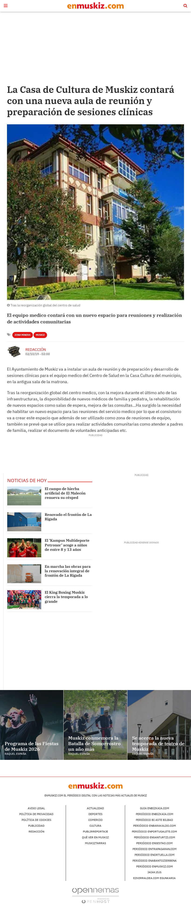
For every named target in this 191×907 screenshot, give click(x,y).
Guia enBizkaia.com (154, 808)
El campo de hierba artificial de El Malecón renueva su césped (65, 493)
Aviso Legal (36, 808)
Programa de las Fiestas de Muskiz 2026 (31, 746)
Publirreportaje (95, 831)
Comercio (95, 820)
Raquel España (15, 753)
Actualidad (95, 808)
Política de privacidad (36, 814)
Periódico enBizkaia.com (154, 814)
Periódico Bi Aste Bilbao (154, 820)
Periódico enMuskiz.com (154, 866)
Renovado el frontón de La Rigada (68, 516)
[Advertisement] (95, 48)
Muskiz (40, 334)
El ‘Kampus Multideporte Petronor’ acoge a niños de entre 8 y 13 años (67, 545)
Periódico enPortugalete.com (154, 831)
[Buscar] (185, 6)
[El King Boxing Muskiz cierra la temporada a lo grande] (24, 599)
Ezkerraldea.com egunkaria (154, 878)
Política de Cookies (36, 820)
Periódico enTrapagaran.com (155, 849)
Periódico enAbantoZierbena (155, 860)
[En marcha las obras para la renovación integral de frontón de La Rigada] (24, 573)
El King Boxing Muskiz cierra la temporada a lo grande (66, 596)
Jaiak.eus (154, 872)
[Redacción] (14, 351)
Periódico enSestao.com (154, 843)
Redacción (35, 349)
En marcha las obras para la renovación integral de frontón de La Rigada (68, 571)
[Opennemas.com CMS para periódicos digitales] (95, 895)
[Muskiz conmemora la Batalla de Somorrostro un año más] (95, 725)
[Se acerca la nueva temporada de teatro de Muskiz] (159, 725)
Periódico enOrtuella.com (154, 854)
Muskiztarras (95, 843)
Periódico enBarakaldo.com (154, 825)
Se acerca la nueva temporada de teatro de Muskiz (158, 743)
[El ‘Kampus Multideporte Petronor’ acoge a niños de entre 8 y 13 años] (24, 547)
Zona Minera (23, 334)
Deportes (95, 814)
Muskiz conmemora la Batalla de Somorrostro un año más (94, 743)
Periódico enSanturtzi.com (154, 837)
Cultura (95, 825)
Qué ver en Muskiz (95, 837)
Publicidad (36, 825)
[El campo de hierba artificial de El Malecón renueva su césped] (24, 496)
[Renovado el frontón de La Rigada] (24, 521)
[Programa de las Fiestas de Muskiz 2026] (31, 725)
